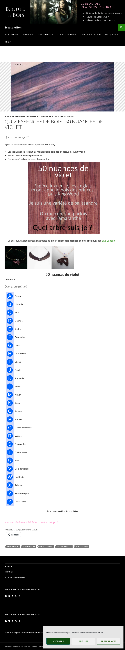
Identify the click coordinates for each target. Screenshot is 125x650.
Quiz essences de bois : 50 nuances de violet (54, 124)
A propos (9, 572)
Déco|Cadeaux (111, 35)
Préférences (108, 641)
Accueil (8, 566)
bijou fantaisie (46, 547)
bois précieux (82, 547)
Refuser (83, 641)
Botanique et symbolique (40, 116)
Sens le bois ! (28, 35)
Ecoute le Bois (13, 27)
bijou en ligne (29, 547)
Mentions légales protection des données (24, 632)
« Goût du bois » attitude (90, 35)
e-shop (8, 42)
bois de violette (64, 547)
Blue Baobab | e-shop (15, 577)
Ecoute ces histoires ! (66, 35)
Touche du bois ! (45, 35)
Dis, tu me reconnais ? (64, 116)
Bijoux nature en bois (16, 116)
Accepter (58, 641)
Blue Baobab (108, 240)
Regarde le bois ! (12, 35)
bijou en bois (13, 547)
